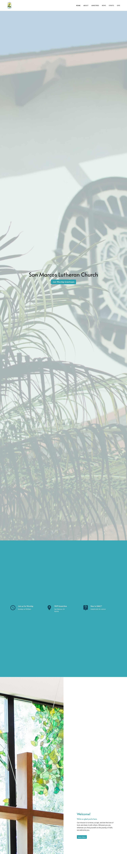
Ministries (95, 5)
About (85, 5)
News (104, 5)
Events (111, 5)
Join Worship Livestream (63, 281)
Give (118, 5)
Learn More (82, 837)
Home (78, 5)
